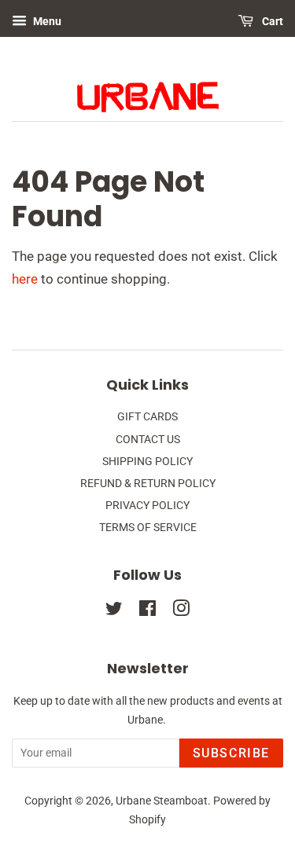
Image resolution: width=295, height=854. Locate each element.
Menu (46, 21)
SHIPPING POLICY (147, 461)
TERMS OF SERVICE (148, 527)
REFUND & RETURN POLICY (148, 483)
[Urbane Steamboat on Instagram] (181, 611)
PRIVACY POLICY (147, 505)
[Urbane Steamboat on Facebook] (147, 611)
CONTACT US (148, 439)
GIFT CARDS (147, 416)
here (25, 279)
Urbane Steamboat (162, 801)
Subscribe (231, 753)
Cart (271, 21)
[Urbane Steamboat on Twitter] (114, 611)
